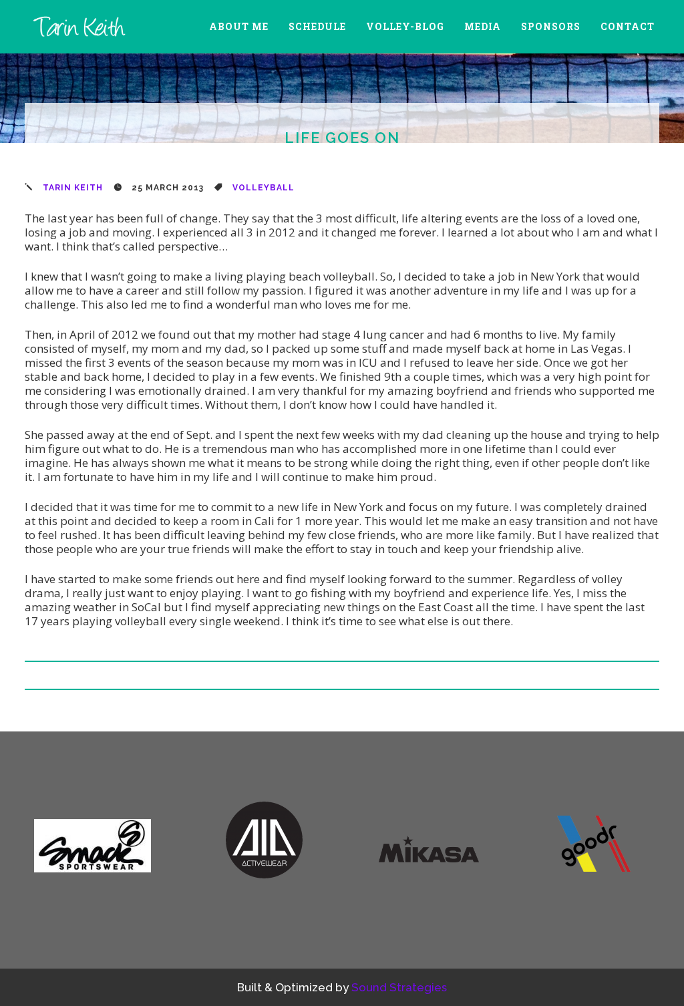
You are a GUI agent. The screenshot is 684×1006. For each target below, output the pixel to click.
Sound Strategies (399, 987)
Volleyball (263, 187)
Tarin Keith (73, 187)
